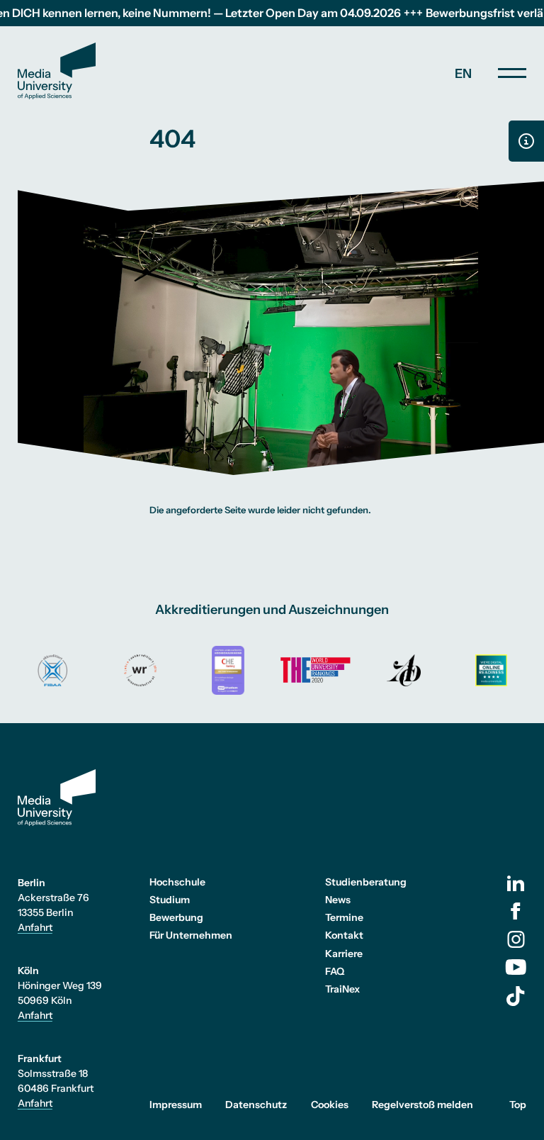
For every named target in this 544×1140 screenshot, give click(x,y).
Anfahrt (35, 927)
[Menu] (512, 73)
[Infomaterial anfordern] (526, 141)
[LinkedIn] (515, 883)
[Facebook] (516, 911)
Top (517, 1104)
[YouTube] (515, 967)
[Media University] (57, 71)
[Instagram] (516, 939)
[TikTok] (515, 996)
